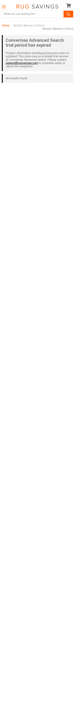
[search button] (68, 14)
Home (5, 25)
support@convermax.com (22, 63)
